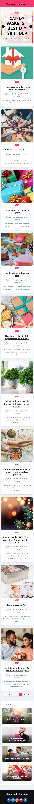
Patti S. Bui (12, 36)
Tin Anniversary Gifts (17, 605)
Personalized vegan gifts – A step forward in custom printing (17, 472)
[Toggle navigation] (2, 3)
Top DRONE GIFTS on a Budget (19, 26)
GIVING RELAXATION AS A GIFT (17, 759)
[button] (30, 26)
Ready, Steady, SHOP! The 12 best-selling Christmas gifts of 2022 (17, 540)
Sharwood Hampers (16, 4)
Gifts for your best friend (17, 150)
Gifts (19, 15)
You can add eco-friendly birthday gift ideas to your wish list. (17, 404)
